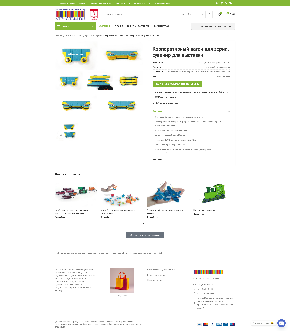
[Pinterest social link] (222, 3)
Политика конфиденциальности (161, 269)
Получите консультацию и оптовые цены (177, 84)
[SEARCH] (209, 14)
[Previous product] (227, 35)
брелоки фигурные (93, 35)
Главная (59, 35)
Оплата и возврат (155, 280)
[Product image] (76, 193)
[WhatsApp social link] (226, 3)
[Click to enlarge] (61, 135)
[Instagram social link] (218, 3)
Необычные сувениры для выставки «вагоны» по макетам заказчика (71, 211)
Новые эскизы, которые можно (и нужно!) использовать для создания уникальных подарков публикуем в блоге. (74, 272)
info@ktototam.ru (142, 3)
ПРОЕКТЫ (122, 295)
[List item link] (214, 289)
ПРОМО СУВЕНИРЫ (74, 35)
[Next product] (233, 35)
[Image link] (208, 271)
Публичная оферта (156, 275)
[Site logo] (70, 14)
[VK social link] (230, 3)
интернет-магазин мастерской (213, 26)
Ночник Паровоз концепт (205, 210)
